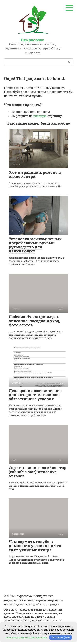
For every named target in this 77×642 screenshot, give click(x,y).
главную (40, 116)
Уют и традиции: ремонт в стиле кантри (35, 174)
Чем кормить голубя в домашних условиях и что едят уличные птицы (35, 545)
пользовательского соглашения (26, 637)
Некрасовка (32, 40)
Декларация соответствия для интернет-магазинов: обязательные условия (35, 394)
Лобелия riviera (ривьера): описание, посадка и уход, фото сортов (34, 320)
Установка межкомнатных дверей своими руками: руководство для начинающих (35, 244)
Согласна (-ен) (61, 637)
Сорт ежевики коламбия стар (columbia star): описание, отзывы (37, 471)
